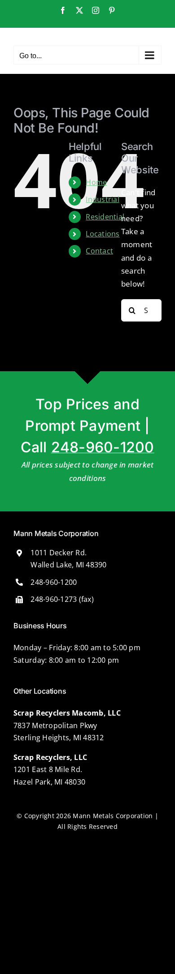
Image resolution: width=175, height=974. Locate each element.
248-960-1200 (102, 447)
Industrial (102, 199)
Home (96, 182)
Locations (102, 234)
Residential (105, 217)
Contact (99, 251)
